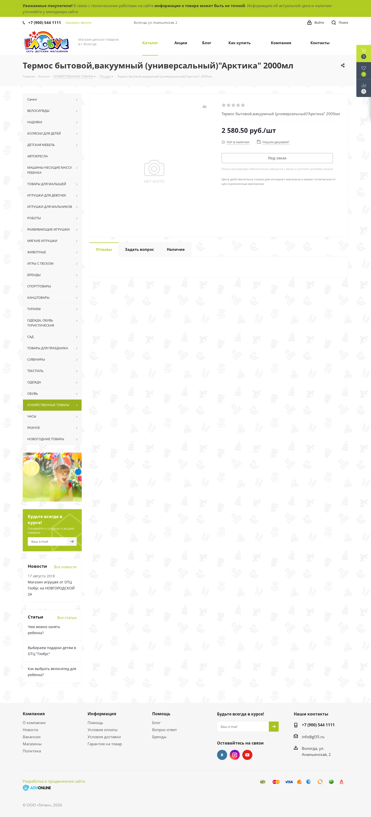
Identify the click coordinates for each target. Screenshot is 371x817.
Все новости (65, 566)
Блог (156, 722)
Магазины (32, 743)
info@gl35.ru (313, 736)
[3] (233, 105)
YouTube (247, 755)
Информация (102, 713)
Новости (30, 729)
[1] (224, 105)
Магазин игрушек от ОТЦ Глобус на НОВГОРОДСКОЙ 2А (51, 588)
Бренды (159, 736)
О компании (34, 722)
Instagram (235, 755)
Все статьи (67, 617)
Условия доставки (104, 736)
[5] (243, 105)
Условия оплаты (103, 729)
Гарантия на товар (105, 743)
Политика (32, 750)
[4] (238, 105)
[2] (228, 105)
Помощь (95, 722)
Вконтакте (222, 755)
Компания (34, 713)
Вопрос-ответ (164, 729)
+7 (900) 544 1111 (44, 22)
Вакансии (32, 736)
